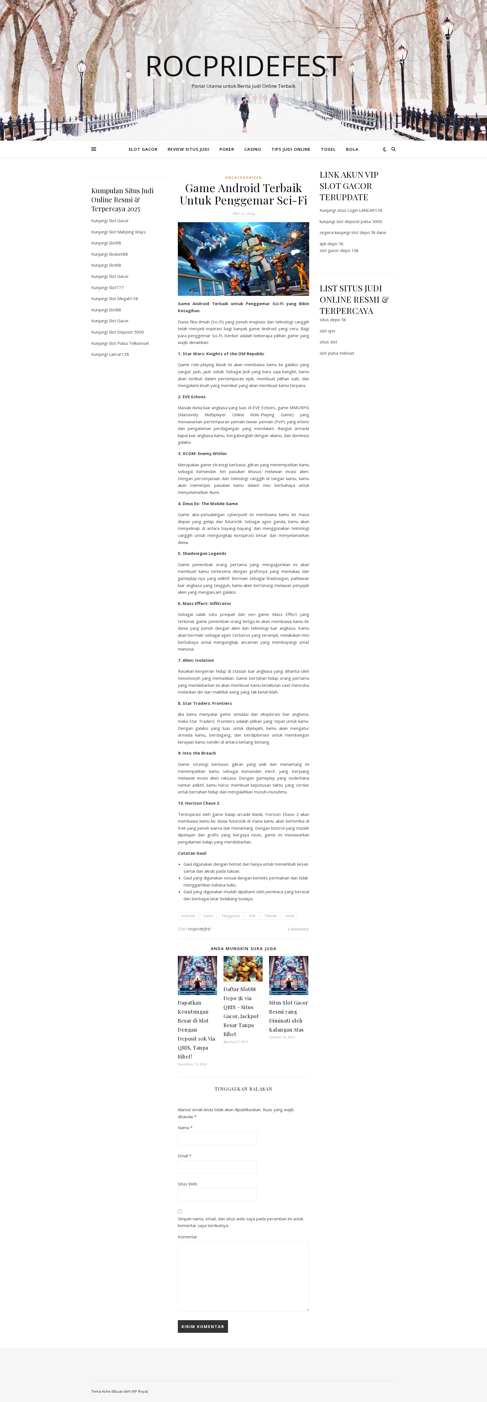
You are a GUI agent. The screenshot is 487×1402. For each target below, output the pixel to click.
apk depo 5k (331, 243)
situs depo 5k (333, 319)
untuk (289, 915)
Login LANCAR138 (364, 210)
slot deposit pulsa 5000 (359, 221)
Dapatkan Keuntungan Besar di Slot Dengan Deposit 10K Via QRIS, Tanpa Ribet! (196, 1029)
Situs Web (187, 1184)
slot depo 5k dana (368, 232)
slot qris (327, 331)
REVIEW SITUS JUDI (188, 149)
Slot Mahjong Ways (127, 232)
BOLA (352, 149)
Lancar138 (119, 354)
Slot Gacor (119, 220)
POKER (227, 149)
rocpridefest (199, 928)
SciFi (252, 915)
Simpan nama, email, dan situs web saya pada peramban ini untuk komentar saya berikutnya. (240, 1222)
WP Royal (140, 1391)
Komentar (187, 1236)
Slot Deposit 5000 (126, 332)
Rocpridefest (243, 65)
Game (208, 915)
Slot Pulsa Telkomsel (129, 343)
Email (184, 1155)
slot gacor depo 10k (339, 250)
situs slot (328, 342)
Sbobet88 (118, 254)
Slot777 (116, 287)
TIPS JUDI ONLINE (291, 149)
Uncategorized (243, 177)
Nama (185, 1127)
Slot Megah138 (123, 298)
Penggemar (231, 915)
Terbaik (270, 915)
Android (188, 915)
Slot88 (115, 243)
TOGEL (328, 149)
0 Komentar (298, 929)
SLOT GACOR (143, 149)
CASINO (252, 149)
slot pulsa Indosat (337, 353)
